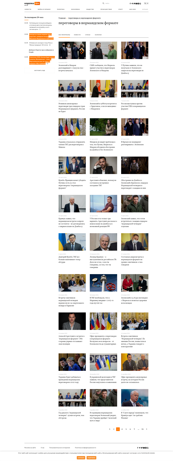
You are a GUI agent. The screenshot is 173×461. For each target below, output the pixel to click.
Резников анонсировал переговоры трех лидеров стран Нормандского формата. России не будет (72, 108)
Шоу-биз (132, 9)
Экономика (75, 9)
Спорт (120, 9)
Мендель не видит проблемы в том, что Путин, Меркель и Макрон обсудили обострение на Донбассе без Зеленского (102, 146)
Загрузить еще (39, 70)
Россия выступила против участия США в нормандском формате (133, 106)
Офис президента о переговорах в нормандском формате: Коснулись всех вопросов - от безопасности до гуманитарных (103, 340)
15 (143, 429)
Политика (60, 9)
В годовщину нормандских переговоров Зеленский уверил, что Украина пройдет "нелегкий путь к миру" (103, 417)
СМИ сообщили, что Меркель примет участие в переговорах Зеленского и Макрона (102, 68)
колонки (98, 35)
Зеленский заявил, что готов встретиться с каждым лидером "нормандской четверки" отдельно (134, 222)
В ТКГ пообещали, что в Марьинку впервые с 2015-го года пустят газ (102, 300)
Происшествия (106, 9)
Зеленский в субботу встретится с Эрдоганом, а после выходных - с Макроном (103, 106)
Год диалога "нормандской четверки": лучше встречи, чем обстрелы (71, 415)
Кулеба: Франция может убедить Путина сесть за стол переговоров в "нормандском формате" (72, 184)
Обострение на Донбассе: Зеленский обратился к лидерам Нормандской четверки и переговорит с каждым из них (134, 184)
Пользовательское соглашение (59, 448)
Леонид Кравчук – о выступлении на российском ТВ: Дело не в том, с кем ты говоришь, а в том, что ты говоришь (103, 262)
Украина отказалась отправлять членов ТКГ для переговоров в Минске (72, 145)
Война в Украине (44, 9)
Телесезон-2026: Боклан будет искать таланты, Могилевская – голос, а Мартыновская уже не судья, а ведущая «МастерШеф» (42, 60)
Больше (145, 9)
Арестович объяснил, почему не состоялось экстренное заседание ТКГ (103, 183)
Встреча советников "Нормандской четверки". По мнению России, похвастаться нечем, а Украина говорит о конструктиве (133, 341)
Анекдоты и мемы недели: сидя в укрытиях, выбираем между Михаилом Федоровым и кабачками (41, 37)
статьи (87, 35)
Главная (62, 18)
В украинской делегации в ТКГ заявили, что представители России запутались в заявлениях (103, 380)
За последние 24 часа (33, 17)
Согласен (81, 458)
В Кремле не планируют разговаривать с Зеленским (132, 143)
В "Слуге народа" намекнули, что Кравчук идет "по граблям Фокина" (134, 415)
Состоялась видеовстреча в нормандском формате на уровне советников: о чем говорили (132, 261)
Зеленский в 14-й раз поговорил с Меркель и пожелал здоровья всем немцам (134, 300)
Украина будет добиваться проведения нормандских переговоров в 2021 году (69, 380)
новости (77, 35)
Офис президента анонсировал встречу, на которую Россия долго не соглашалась (134, 380)
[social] (130, 3)
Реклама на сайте (30, 448)
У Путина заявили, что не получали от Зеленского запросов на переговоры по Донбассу (132, 69)
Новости (28, 9)
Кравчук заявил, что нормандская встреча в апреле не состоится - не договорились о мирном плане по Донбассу (72, 222)
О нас (42, 448)
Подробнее (91, 458)
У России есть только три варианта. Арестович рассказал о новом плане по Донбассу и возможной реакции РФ (103, 222)
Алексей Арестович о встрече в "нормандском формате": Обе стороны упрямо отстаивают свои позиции (71, 340)
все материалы (64, 35)
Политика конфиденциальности (85, 448)
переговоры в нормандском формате (84, 18)
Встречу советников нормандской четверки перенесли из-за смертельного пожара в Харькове (71, 302)
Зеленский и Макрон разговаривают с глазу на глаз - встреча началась (71, 68)
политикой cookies (148, 453)
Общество (90, 9)
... (138, 429)
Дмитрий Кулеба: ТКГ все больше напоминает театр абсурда (69, 260)
